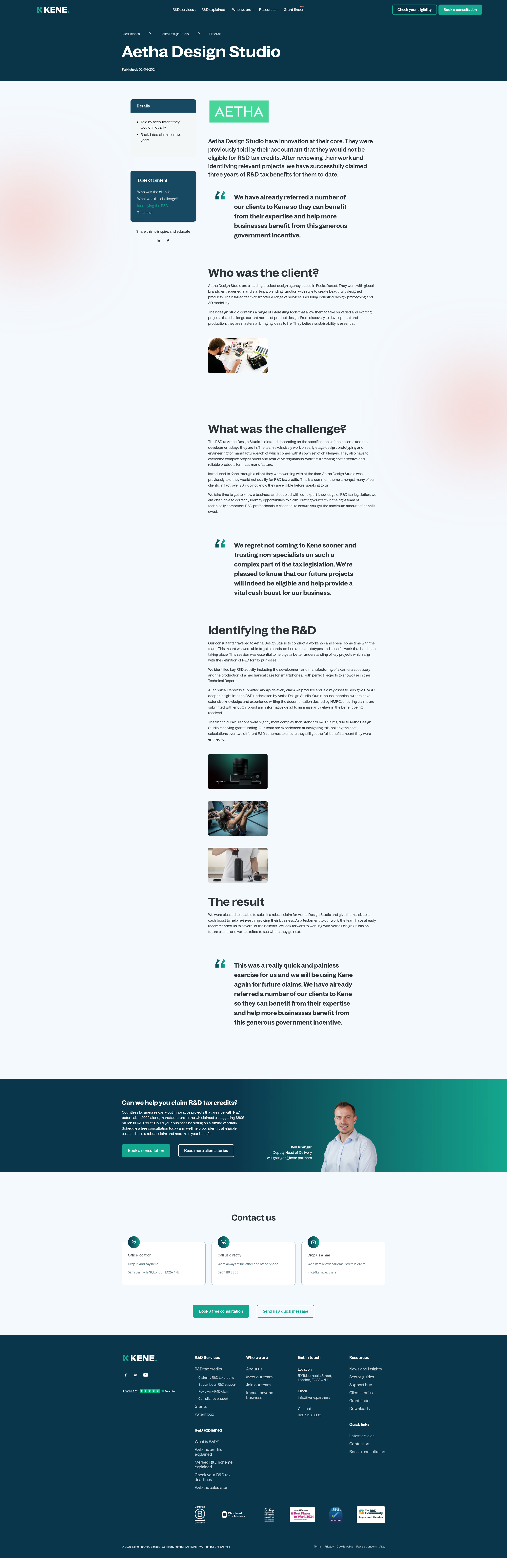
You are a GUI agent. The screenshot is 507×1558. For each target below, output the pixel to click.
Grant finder (294, 9)
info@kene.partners (322, 1272)
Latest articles (362, 1436)
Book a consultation (367, 1451)
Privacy (329, 1546)
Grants (201, 1406)
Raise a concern (366, 1546)
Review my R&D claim (213, 1391)
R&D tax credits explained (208, 1452)
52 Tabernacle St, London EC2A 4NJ (153, 1272)
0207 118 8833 (228, 1272)
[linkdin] (158, 241)
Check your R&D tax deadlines (213, 1477)
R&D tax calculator (211, 1487)
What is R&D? (207, 1441)
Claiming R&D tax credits (216, 1378)
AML (382, 1546)
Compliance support (213, 1398)
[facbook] (126, 1375)
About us (254, 1369)
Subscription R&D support (217, 1384)
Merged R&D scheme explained (214, 1464)
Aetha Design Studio (174, 34)
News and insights (365, 1369)
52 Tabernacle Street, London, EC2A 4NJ (315, 1378)
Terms (317, 1546)
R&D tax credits (208, 1369)
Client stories (361, 1392)
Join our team (258, 1384)
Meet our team (259, 1377)
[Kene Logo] (53, 10)
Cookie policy (345, 1546)
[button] (184, 9)
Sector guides (361, 1377)
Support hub (360, 1384)
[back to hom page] (140, 1358)
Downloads (359, 1408)
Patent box (204, 1414)
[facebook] (168, 241)
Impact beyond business (259, 1395)
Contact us (359, 1443)
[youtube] (146, 1375)
